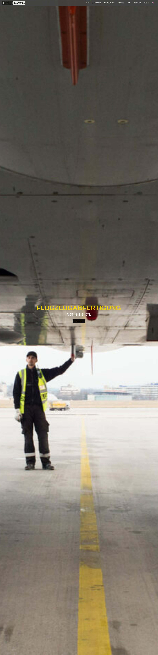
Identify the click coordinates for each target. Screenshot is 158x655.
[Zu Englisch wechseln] (153, 3)
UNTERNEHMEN (96, 3)
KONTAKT (146, 3)
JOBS (128, 3)
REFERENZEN (137, 3)
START (87, 3)
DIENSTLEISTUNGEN (109, 3)
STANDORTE (121, 3)
